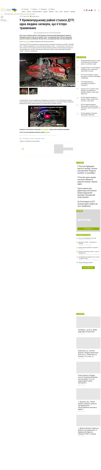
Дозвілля (23, 11)
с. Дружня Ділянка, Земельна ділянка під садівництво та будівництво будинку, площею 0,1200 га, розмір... (88, 431)
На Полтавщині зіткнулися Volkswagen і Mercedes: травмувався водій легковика (90, 114)
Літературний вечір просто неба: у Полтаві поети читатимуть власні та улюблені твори (90, 62)
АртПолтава (84, 219)
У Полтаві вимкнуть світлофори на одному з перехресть (88, 83)
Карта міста (66, 11)
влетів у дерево (44, 129)
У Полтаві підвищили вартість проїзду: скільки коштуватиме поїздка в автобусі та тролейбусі (87, 169)
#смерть (32, 138)
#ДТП (21, 138)
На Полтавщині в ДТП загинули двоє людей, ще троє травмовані (87, 203)
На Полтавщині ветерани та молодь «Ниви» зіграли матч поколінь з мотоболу (89, 99)
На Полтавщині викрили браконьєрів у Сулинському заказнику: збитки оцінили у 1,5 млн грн (90, 107)
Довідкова (45, 11)
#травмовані (37, 138)
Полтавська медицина (37, 11)
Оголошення (72, 11)
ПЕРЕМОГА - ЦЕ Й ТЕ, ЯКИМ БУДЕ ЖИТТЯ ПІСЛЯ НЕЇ (87, 331)
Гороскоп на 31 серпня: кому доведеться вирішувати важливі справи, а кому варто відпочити (90, 91)
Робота (61, 11)
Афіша (52, 9)
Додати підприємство (88, 267)
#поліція (43, 138)
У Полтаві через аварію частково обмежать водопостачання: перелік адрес (87, 180)
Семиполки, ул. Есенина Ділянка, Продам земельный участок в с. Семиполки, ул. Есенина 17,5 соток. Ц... (88, 353)
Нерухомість (51, 11)
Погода (56, 11)
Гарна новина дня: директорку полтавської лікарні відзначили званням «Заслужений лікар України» (87, 192)
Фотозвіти (29, 11)
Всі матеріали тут (88, 228)
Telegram (47, 132)
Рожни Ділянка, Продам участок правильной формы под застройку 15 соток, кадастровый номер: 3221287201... (88, 379)
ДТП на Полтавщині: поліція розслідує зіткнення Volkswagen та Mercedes (90, 76)
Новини (34, 9)
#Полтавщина (26, 138)
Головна (26, 9)
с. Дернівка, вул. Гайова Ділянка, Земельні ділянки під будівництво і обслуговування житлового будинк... (87, 405)
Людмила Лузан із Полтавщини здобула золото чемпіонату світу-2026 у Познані (90, 69)
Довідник (44, 9)
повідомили (26, 41)
